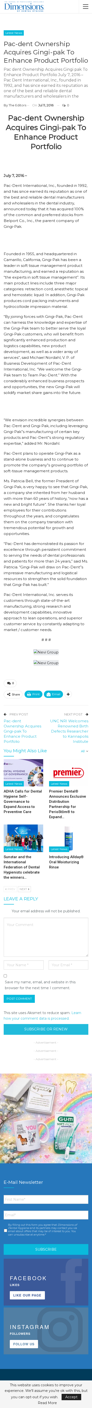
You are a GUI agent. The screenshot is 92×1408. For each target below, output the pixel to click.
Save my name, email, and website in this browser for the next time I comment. (40, 985)
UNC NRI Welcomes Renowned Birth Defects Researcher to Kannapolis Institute (69, 731)
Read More (47, 1403)
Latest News (13, 33)
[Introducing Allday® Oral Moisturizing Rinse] (69, 838)
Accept (71, 1397)
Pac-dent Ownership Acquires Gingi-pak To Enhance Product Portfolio (22, 731)
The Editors (17, 105)
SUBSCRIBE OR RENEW (46, 1029)
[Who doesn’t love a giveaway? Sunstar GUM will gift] (46, 1119)
